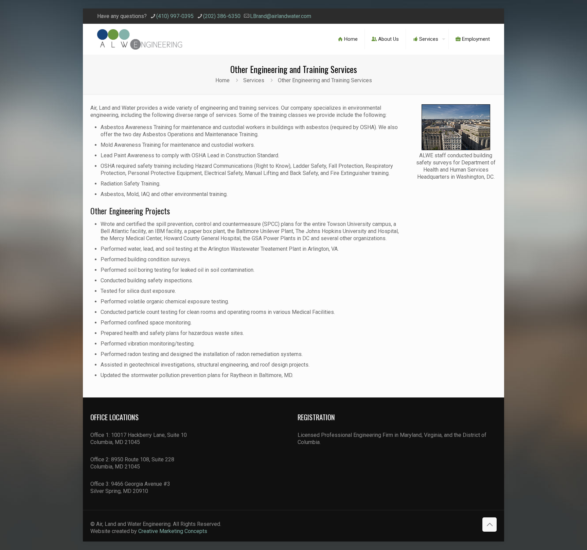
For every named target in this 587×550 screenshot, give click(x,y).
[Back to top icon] (489, 524)
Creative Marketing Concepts (172, 531)
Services (253, 80)
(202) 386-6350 (222, 16)
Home (222, 80)
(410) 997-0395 (175, 16)
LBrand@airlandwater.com (280, 16)
